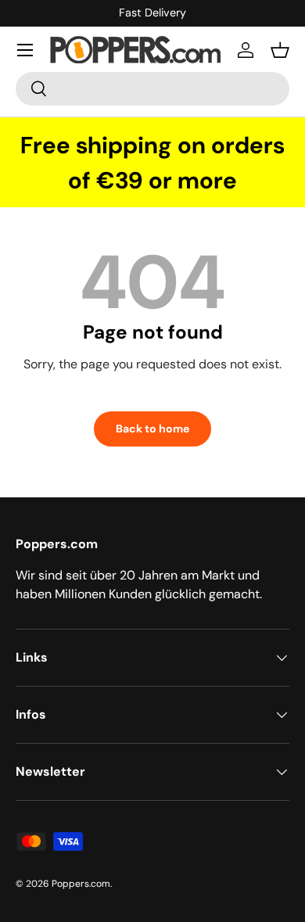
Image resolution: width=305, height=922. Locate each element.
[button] (280, 50)
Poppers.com (81, 883)
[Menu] (25, 50)
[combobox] (152, 89)
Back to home (152, 429)
